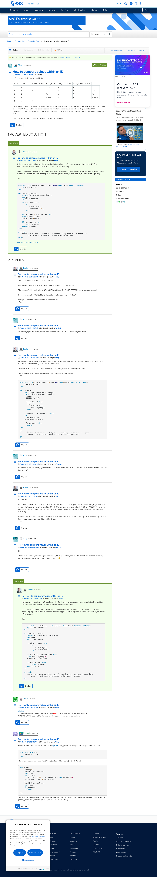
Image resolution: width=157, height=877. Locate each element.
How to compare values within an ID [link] (56, 41)
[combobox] (60, 34)
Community (14, 10)
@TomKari (56, 746)
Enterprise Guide (34, 41)
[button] (10, 72)
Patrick (25, 699)
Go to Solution (100, 65)
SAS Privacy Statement (38, 837)
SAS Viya (64, 10)
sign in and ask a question (70, 57)
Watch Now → (123, 102)
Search (125, 3)
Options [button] (15, 50)
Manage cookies (28, 860)
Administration (79, 10)
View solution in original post (27, 242)
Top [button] (13, 819)
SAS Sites (141, 3)
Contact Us (136, 3)
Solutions (94, 10)
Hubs (105, 10)
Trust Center (53, 870)
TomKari (24, 152)
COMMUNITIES (33, 4)
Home (9, 41)
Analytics (52, 10)
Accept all (19, 852)
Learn (26, 10)
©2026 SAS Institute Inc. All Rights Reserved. (74, 870)
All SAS (116, 4)
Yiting (20, 65)
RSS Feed (60, 50)
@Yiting (21, 711)
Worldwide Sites (131, 3)
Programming (38, 10)
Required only (35, 852)
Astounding (27, 733)
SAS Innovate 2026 (121, 77)
